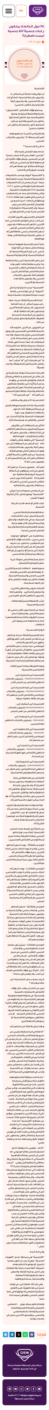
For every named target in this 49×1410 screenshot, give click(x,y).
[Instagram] (21, 1389)
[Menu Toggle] (8, 11)
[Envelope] (39, 1389)
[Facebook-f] (33, 1389)
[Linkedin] (9, 1389)
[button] (31, 1334)
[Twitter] (27, 1389)
